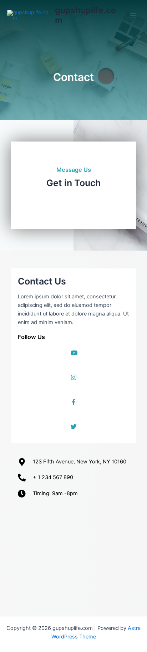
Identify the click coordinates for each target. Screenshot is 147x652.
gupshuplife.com (85, 15)
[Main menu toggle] (133, 15)
